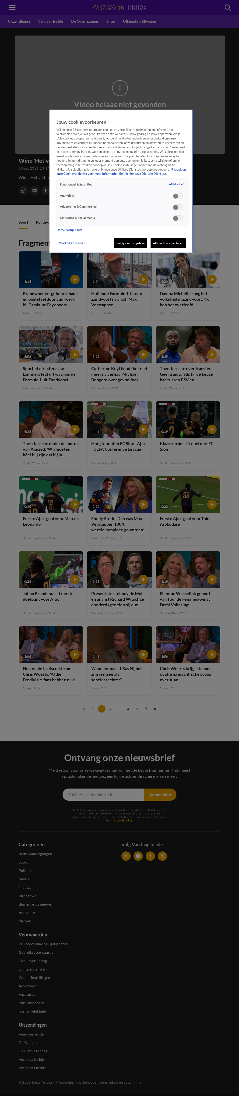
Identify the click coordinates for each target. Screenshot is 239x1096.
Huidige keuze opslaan (130, 243)
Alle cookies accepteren (168, 243)
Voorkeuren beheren (72, 242)
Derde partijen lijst (69, 230)
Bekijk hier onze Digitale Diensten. (143, 173)
